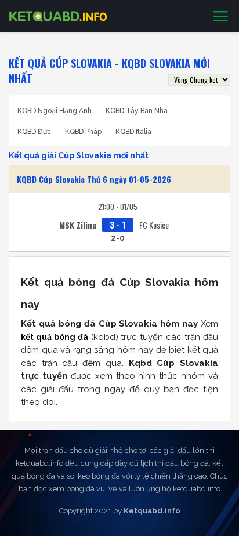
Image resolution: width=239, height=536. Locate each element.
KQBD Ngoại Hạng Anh (54, 111)
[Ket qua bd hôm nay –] (58, 16)
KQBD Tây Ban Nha (137, 111)
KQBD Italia (133, 132)
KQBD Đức (34, 132)
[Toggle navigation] (220, 17)
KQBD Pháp (83, 132)
